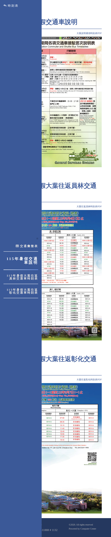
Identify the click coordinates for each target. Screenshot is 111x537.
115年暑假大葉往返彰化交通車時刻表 (22, 291)
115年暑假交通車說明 (22, 261)
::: (37, 238)
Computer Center (88, 528)
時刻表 (13, 5)
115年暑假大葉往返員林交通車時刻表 (22, 277)
